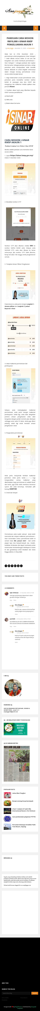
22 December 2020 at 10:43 (24, 619)
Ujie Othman (14, 593)
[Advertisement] (20, 912)
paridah (12, 619)
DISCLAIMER (5, 998)
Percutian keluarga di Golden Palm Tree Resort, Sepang (24, 826)
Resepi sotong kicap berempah (22, 801)
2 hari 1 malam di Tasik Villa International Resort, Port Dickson (23, 810)
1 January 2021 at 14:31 (22, 633)
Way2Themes (18, 1007)
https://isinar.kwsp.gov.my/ (21, 155)
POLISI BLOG (23, 998)
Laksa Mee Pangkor (19, 793)
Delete (14, 600)
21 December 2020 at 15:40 (27, 593)
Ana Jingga (10, 48)
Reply (11, 600)
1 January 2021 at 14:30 (22, 606)
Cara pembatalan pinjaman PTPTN (23, 817)
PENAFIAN (4, 1000)
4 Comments (31, 48)
